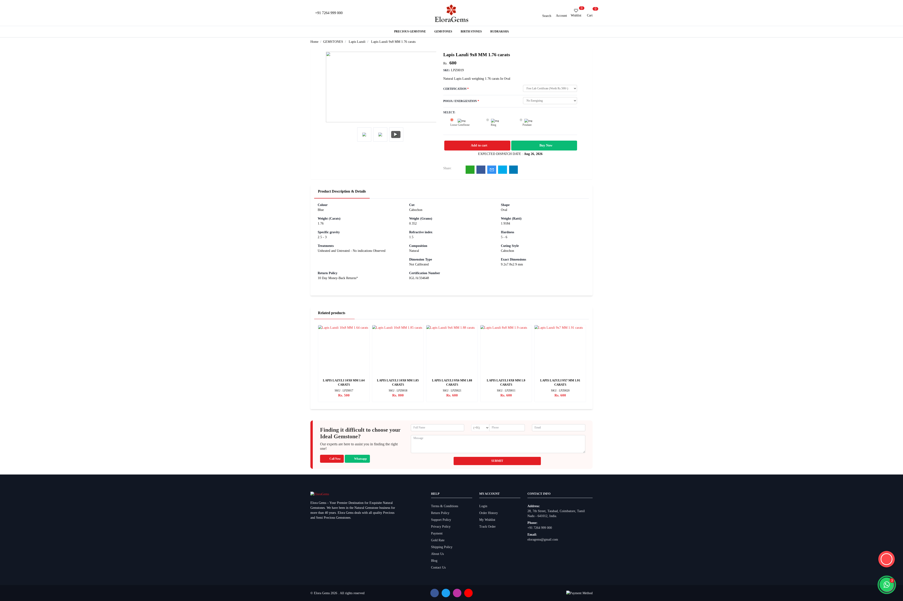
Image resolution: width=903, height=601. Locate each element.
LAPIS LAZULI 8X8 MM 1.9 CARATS (506, 382)
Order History (488, 513)
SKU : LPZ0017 (344, 390)
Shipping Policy (441, 547)
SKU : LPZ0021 (452, 390)
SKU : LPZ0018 (398, 390)
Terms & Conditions (444, 506)
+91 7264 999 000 (539, 528)
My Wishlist (487, 520)
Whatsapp (360, 458)
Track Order (487, 526)
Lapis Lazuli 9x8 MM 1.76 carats (393, 41)
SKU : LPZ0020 (560, 390)
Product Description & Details (342, 191)
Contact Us (438, 567)
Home (314, 41)
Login (483, 506)
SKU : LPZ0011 (506, 390)
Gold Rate (437, 540)
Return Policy (440, 513)
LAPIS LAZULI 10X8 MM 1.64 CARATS (344, 382)
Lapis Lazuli (357, 41)
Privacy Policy (441, 526)
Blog (434, 560)
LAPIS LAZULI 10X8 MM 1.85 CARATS (398, 382)
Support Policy (441, 520)
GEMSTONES (333, 41)
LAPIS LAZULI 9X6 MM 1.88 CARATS (452, 382)
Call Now (335, 458)
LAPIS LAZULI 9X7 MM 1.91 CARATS (560, 382)
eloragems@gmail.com (542, 539)
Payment (437, 533)
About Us (437, 554)
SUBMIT (497, 461)
